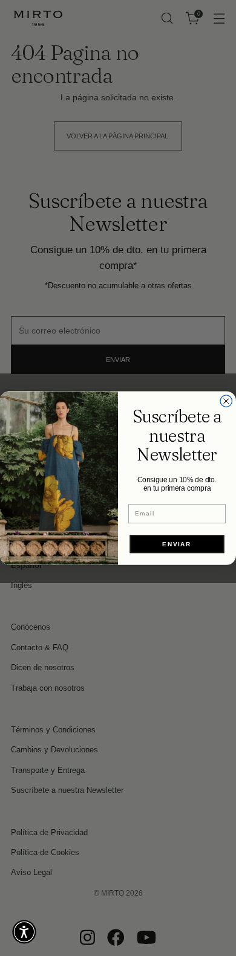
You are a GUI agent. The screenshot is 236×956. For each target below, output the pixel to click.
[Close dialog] (226, 401)
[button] (24, 932)
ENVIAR (176, 543)
